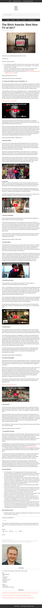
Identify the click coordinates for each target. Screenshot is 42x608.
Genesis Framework (24, 606)
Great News (4, 541)
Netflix (17, 541)
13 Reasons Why (10, 540)
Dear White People (34, 540)
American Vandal (21, 540)
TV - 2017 (13, 539)
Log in (33, 606)
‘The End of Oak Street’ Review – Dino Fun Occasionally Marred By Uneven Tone (16, 595)
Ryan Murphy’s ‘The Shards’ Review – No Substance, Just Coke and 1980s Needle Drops (18, 597)
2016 (5, 520)
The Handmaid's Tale (27, 541)
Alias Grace (15, 540)
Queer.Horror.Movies (21, 8)
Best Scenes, (28, 71)
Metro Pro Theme (17, 606)
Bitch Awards (9, 539)
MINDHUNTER (13, 541)
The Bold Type (21, 541)
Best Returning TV (10, 72)
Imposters (8, 541)
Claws (30, 540)
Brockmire (26, 540)
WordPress (29, 606)
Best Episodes (34, 71)
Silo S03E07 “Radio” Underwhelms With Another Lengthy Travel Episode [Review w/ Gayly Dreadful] (20, 592)
